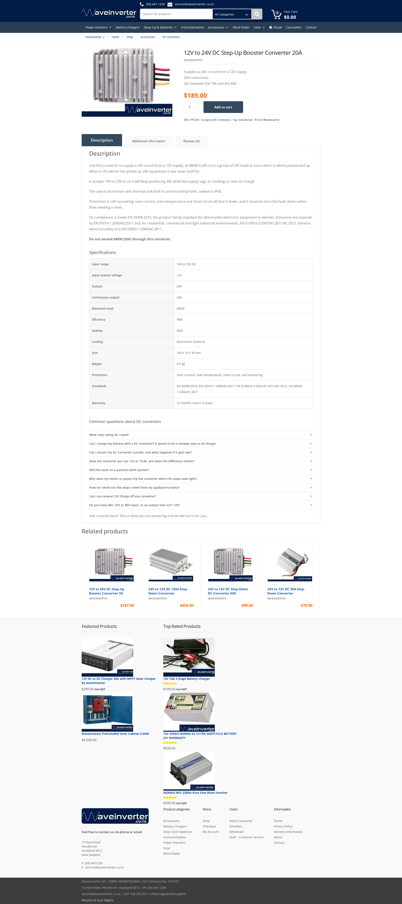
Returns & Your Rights (97, 900)
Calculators (294, 27)
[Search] (256, 14)
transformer (245, 120)
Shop (130, 37)
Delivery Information (288, 832)
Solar (257, 27)
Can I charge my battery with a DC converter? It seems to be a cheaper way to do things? (152, 444)
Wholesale (236, 832)
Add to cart (223, 107)
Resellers (235, 826)
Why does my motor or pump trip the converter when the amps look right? (143, 479)
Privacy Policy (283, 826)
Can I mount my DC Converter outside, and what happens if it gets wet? (140, 452)
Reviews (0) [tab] (191, 141)
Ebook (277, 27)
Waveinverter (93, 37)
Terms (278, 821)
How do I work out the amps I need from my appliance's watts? (134, 487)
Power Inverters (97, 27)
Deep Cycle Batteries (158, 27)
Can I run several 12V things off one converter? (122, 496)
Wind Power (241, 27)
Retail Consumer (241, 821)
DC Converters (222, 120)
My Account (211, 832)
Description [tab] (102, 140)
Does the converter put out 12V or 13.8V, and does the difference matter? (142, 461)
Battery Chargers (128, 27)
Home (115, 37)
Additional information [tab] (148, 141)
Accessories (216, 27)
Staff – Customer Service (246, 837)
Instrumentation (192, 27)
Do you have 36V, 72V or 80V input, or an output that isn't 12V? (134, 505)
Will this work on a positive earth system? (119, 470)
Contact (311, 27)
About (278, 837)
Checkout (209, 826)
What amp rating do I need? (109, 435)
